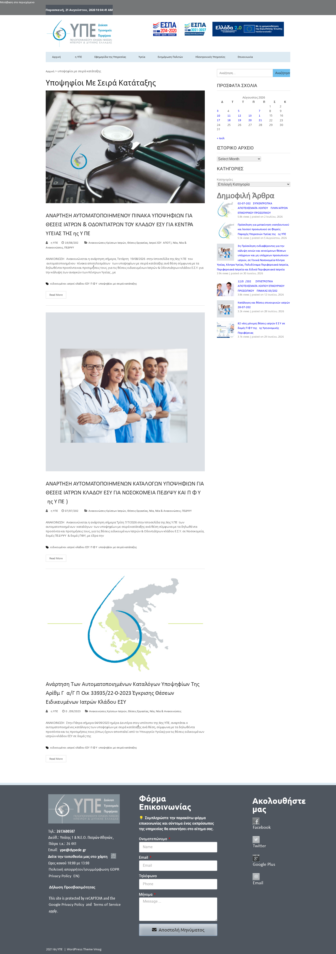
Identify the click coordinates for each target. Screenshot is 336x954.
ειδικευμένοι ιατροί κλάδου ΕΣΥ (69, 283)
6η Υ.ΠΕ (53, 242)
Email (144, 857)
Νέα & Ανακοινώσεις (168, 510)
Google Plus (264, 864)
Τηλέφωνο (148, 876)
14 (260, 115)
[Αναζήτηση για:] (245, 73)
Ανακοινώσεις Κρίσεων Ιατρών (107, 242)
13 (250, 115)
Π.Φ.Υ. (94, 283)
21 (260, 120)
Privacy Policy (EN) (64, 876)
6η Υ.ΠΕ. (54, 711)
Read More (56, 294)
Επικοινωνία (245, 57)
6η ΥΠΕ (77, 57)
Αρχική (56, 57)
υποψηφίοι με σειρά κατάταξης (118, 283)
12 (239, 115)
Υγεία (142, 57)
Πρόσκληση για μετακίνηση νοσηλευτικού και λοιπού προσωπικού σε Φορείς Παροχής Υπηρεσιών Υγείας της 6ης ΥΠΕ (263, 229)
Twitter (259, 846)
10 (218, 115)
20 (250, 120)
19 (239, 120)
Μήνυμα (146, 894)
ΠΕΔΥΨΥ (69, 247)
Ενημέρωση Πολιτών (170, 57)
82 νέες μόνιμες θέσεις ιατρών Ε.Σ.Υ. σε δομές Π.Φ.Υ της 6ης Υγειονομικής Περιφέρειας (261, 328)
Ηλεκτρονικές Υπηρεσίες (210, 57)
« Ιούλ (220, 138)
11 (229, 115)
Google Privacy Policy (67, 905)
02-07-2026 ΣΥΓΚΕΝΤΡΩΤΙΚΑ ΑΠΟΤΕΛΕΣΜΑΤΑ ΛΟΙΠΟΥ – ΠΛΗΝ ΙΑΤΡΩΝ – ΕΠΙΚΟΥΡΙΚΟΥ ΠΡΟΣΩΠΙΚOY (264, 208)
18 (229, 120)
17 (218, 120)
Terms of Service (107, 905)
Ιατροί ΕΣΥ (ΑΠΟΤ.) (160, 242)
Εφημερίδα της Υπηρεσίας (110, 57)
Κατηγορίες (225, 179)
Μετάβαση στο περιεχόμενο (17, 2)
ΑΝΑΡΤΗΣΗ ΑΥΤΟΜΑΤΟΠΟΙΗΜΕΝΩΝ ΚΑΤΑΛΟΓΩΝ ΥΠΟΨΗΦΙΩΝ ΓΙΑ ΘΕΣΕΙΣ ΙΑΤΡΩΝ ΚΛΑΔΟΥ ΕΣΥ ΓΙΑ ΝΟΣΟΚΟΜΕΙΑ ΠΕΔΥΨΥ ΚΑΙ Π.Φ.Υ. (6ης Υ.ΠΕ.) (125, 493)
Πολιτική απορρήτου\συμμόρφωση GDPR (84, 869)
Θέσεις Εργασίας (137, 242)
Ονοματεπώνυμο (153, 839)
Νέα (175, 242)
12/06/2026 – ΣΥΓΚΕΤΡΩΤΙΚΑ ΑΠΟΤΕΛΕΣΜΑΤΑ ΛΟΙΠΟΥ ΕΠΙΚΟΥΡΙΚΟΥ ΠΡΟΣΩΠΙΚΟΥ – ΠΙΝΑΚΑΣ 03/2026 (261, 286)
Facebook (262, 827)
